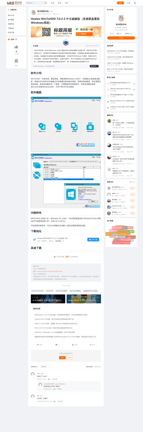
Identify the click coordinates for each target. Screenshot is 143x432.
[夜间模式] (135, 3)
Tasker (113, 233)
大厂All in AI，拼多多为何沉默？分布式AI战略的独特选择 (119, 139)
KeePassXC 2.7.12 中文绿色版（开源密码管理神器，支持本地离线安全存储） (61, 315)
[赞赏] (16, 61)
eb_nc (115, 132)
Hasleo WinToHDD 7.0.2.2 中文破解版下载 (52, 238)
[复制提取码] (63, 241)
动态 (128, 33)
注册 (128, 3)
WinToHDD (49, 291)
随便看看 (93, 66)
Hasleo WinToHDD (37, 291)
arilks (114, 193)
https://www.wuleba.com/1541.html (49, 271)
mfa (114, 120)
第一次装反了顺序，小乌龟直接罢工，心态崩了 (123, 124)
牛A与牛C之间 (116, 206)
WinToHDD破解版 (75, 291)
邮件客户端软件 (129, 232)
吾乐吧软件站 (43, 11)
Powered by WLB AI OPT (92, 45)
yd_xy (115, 156)
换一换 (133, 182)
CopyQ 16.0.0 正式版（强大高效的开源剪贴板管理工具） (55, 319)
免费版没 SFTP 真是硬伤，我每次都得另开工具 (124, 172)
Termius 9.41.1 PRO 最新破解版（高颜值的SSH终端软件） (119, 176)
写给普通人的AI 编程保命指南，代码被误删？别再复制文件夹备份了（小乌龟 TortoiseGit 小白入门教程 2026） (119, 127)
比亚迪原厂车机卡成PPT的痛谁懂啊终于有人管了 (123, 160)
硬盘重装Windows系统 (90, 291)
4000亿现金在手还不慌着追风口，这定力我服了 (124, 148)
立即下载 (94, 239)
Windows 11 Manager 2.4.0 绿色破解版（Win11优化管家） (55, 332)
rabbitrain (116, 144)
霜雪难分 (115, 212)
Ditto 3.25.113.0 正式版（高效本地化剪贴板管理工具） (54, 328)
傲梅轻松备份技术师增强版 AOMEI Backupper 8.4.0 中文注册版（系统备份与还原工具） (66, 337)
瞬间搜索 (113, 236)
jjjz (38, 396)
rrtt (114, 168)
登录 (120, 3)
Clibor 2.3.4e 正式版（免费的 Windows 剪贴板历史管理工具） (57, 323)
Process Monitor (125, 241)
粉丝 (119, 33)
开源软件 (125, 229)
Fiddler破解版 (118, 229)
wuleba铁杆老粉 (49, 384)
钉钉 (118, 241)
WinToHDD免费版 (61, 291)
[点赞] (16, 47)
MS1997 (115, 199)
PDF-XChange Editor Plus (121, 243)
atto (38, 373)
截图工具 (123, 238)
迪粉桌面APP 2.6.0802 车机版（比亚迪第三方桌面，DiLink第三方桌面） (119, 164)
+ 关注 (121, 38)
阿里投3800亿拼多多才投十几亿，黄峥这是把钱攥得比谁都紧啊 (124, 136)
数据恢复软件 (120, 226)
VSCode (121, 232)
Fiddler (116, 241)
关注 (112, 33)
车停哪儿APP (114, 231)
